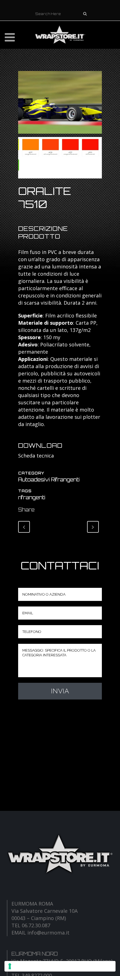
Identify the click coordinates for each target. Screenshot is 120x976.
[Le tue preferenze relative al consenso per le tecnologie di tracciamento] (60, 966)
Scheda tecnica (36, 455)
